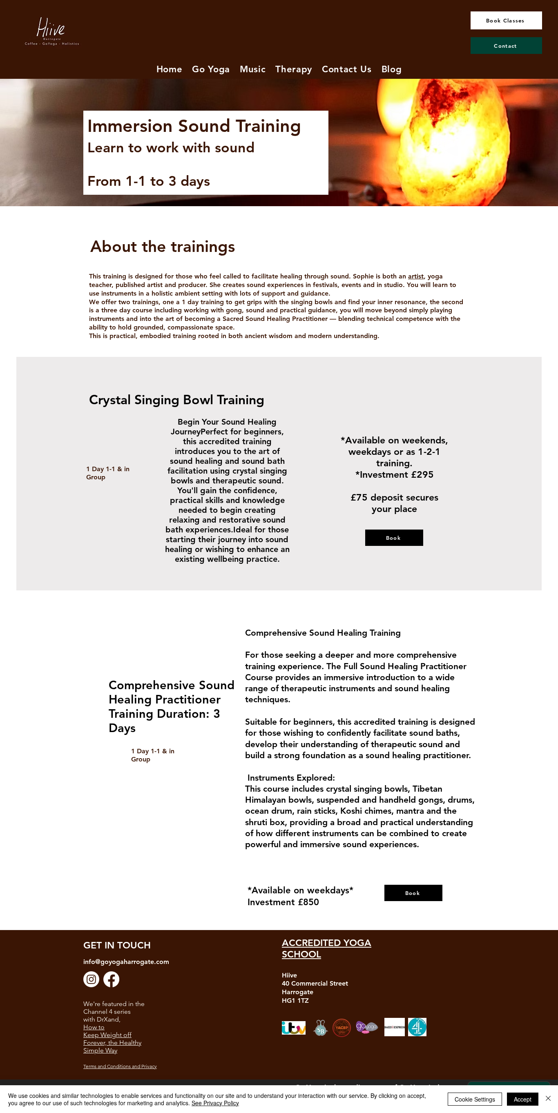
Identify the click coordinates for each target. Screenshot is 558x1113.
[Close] (548, 1099)
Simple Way (100, 1050)
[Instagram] (91, 979)
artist (416, 276)
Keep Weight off (107, 1035)
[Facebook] (111, 979)
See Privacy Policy (215, 1103)
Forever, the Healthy (112, 1042)
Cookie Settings (475, 1099)
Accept (522, 1099)
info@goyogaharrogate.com (126, 962)
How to (94, 1027)
